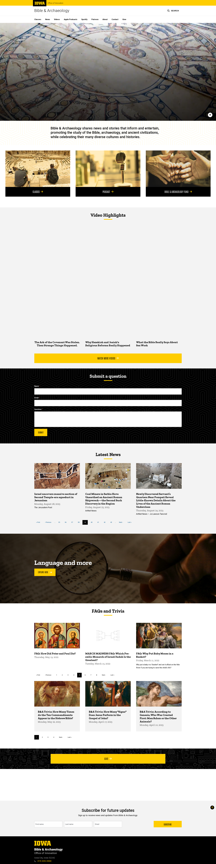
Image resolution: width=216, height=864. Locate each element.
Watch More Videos (106, 358)
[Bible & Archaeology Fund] (178, 168)
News (47, 19)
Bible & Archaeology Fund (176, 191)
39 (86, 523)
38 (79, 522)
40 (92, 522)
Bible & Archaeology (51, 11)
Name (36, 386)
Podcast (106, 191)
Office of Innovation (55, 3)
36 (66, 522)
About (105, 19)
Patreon (94, 19)
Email (36, 398)
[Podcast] (108, 168)
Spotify (84, 19)
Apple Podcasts (70, 19)
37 (73, 522)
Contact (115, 19)
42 (105, 522)
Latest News (108, 454)
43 (112, 522)
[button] (173, 11)
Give (124, 19)
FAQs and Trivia (108, 611)
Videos (57, 19)
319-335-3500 (44, 861)
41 (99, 522)
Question (38, 409)
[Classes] (37, 168)
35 (60, 522)
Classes (37, 19)
